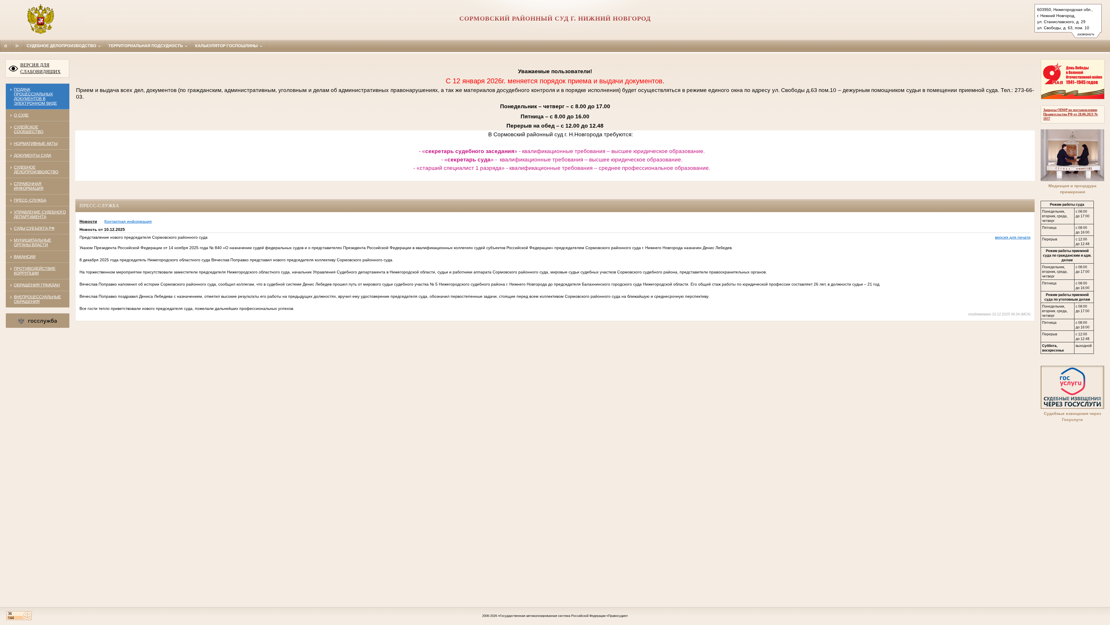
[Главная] (6, 46)
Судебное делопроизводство (62, 45)
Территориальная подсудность (146, 45)
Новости (88, 221)
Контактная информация (128, 221)
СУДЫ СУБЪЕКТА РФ (34, 228)
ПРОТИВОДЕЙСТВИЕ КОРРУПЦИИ (35, 270)
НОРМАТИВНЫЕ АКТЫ (36, 143)
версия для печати (1013, 237)
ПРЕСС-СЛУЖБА (30, 200)
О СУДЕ (21, 115)
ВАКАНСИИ (25, 256)
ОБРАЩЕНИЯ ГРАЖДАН (37, 285)
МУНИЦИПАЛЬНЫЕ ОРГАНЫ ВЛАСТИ (32, 242)
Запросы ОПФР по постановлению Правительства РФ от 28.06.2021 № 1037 (1070, 114)
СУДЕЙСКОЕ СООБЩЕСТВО (28, 129)
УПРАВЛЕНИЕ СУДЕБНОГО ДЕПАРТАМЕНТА (40, 214)
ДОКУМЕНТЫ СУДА (32, 155)
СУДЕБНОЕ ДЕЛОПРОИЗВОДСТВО (36, 169)
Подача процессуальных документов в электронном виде (35, 96)
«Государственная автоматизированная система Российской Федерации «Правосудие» (563, 615)
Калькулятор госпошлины (227, 45)
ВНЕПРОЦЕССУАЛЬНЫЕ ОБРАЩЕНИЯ (37, 299)
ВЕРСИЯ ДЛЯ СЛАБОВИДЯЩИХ (40, 68)
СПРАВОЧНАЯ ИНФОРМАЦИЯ (28, 186)
